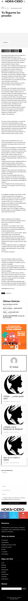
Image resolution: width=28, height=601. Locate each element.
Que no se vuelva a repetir (11, 458)
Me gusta (5, 512)
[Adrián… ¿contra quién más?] (14, 384)
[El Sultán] (3, 8)
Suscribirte (23, 512)
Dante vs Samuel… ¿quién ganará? (12, 308)
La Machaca (8, 293)
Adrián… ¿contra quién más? (11, 312)
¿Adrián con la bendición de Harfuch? (13, 428)
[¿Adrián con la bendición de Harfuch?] (14, 414)
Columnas (5, 42)
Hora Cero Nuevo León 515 (10, 304)
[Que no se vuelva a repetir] (14, 445)
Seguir (14, 512)
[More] (20, 50)
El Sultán (7, 8)
